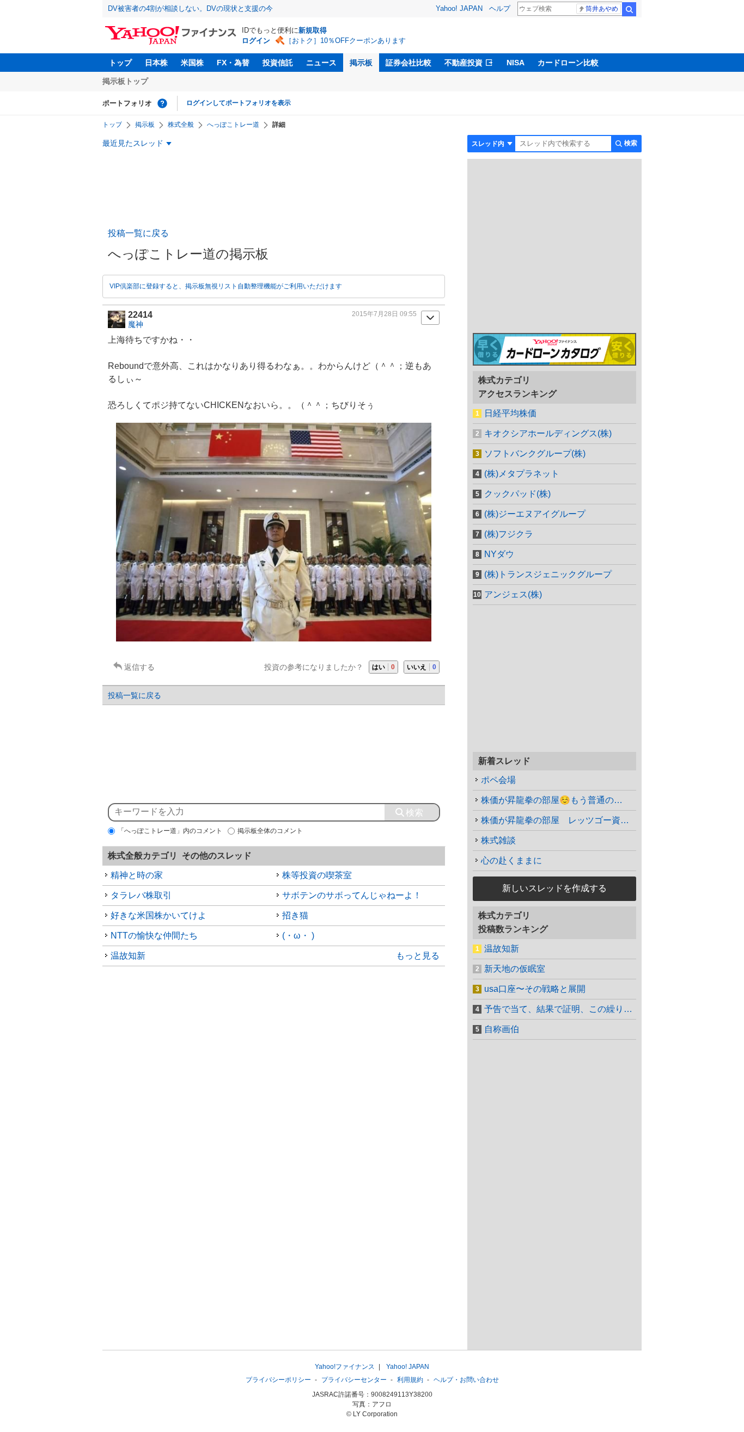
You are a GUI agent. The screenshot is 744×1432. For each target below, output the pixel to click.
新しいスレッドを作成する (554, 888)
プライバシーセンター (354, 1380)
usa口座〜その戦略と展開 (535, 988)
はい (383, 667)
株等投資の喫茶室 (317, 875)
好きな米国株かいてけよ (158, 915)
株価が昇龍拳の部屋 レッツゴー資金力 (558, 820)
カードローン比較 (568, 62)
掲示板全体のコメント (270, 831)
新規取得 (312, 30)
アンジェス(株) (513, 594)
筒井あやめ (602, 9)
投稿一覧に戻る (138, 233)
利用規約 (410, 1380)
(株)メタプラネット (521, 473)
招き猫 (295, 915)
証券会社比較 (408, 62)
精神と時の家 (137, 875)
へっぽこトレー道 (233, 124)
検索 (629, 9)
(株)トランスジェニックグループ (548, 574)
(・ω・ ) (298, 935)
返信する (139, 667)
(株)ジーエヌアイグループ (535, 514)
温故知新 (128, 955)
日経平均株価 (510, 413)
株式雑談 (498, 840)
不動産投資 (463, 62)
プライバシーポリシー (278, 1380)
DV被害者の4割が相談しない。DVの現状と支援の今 (190, 8)
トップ (120, 62)
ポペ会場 (498, 780)
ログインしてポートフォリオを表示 (238, 103)
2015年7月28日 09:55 (384, 314)
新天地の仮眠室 (514, 968)
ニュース (321, 62)
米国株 (192, 62)
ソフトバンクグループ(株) (535, 453)
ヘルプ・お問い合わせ (466, 1380)
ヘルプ (499, 8)
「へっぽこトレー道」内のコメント (170, 831)
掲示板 (361, 62)
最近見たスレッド (132, 143)
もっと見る (418, 955)
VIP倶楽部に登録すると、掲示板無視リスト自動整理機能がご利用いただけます (225, 286)
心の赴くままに (511, 860)
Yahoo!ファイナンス (345, 1367)
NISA (516, 62)
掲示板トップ (125, 81)
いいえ (421, 667)
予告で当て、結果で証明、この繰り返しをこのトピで (560, 1009)
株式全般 (181, 124)
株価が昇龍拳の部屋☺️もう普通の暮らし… (558, 800)
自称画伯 (501, 1029)
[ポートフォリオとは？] (162, 103)
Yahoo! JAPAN (459, 8)
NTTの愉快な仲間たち (154, 935)
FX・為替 (233, 62)
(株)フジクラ (508, 534)
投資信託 (278, 62)
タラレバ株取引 (141, 895)
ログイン (256, 40)
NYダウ (499, 554)
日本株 (156, 62)
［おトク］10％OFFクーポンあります (345, 40)
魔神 (135, 324)
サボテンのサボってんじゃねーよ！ (352, 895)
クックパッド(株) (517, 493)
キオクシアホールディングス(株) (548, 433)
